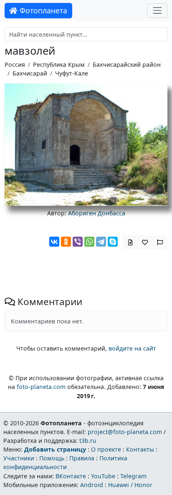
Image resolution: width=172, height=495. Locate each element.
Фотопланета (42, 10)
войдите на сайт (132, 348)
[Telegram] (101, 242)
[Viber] (78, 242)
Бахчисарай (30, 73)
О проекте (106, 449)
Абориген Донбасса (96, 213)
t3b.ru (87, 440)
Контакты (140, 449)
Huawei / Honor (130, 485)
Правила (81, 458)
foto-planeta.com (41, 387)
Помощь (51, 458)
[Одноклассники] (66, 242)
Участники (18, 458)
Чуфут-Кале (71, 73)
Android (91, 485)
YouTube (103, 476)
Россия (15, 64)
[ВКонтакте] (54, 242)
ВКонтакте (71, 476)
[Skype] (113, 242)
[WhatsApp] (89, 242)
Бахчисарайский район (127, 64)
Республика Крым (59, 64)
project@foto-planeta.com (125, 432)
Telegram (133, 476)
